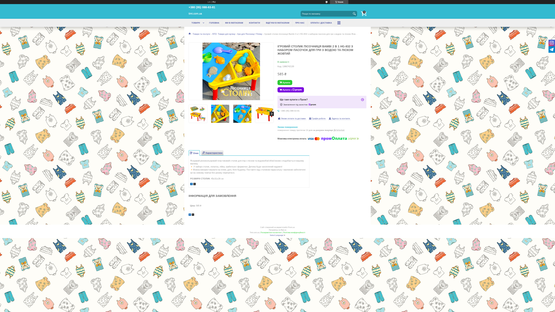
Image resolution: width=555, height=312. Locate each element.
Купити (286, 82)
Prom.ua (291, 227)
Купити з (287, 90)
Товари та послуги (201, 34)
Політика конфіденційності (294, 233)
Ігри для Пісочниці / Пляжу (249, 34)
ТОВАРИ (196, 23)
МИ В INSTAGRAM (234, 23)
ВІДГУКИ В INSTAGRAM (277, 23)
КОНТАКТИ (254, 23)
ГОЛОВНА (214, 23)
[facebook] (191, 184)
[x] (194, 184)
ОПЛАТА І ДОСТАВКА (321, 23)
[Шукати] (354, 14)
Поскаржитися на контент (271, 233)
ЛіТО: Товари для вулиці (223, 34)
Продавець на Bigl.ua (277, 230)
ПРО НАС (300, 23)
